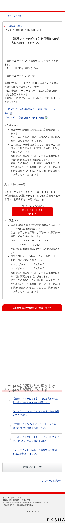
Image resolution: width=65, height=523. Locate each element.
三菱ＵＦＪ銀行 (55, 5)
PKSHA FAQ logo (56, 520)
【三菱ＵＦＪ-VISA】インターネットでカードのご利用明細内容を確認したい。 (37, 426)
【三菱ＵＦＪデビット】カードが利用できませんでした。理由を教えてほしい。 (36, 439)
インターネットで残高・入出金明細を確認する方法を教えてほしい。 (36, 451)
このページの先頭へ (52, 480)
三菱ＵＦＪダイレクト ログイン (31, 212)
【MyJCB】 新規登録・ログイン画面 (24, 117)
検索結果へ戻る (15, 26)
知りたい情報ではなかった (21, 365)
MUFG (10, 6)
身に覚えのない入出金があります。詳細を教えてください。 (36, 413)
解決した (12, 319)
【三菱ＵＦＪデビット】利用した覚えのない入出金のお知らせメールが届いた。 (36, 400)
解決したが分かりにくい (20, 335)
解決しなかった (15, 350)
